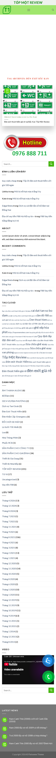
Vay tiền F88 (8, 484)
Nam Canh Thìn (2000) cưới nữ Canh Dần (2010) (28, 720)
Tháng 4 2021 (8, 542)
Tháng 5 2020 (8, 589)
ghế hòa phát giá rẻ (8, 328)
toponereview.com (30, 353)
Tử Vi (4, 474)
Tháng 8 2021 (8, 537)
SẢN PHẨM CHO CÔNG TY (15, 448)
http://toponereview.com (18, 332)
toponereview (18, 353)
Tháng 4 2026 (8, 500)
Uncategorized (9, 479)
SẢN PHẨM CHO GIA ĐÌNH (15, 453)
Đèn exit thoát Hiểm (17, 361)
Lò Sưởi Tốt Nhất (10, 427)
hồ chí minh (45, 332)
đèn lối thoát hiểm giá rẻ (23, 376)
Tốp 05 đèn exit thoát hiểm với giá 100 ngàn (26, 257)
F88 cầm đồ (39, 324)
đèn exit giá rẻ (39, 370)
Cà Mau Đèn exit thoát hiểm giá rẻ (24, 316)
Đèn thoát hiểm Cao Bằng (41, 366)
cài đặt (10, 316)
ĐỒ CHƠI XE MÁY (11, 422)
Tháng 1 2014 (8, 631)
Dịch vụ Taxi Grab (10, 406)
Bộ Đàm (6, 395)
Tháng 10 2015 (9, 626)
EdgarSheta (7, 205)
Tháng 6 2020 (8, 584)
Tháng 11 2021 (9, 526)
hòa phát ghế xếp (35, 332)
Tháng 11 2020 (9, 568)
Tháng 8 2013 (8, 642)
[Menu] (28, 10)
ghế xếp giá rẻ (28, 328)
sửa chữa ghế (20, 344)
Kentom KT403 (21, 336)
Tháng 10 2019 (9, 610)
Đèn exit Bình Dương (34, 358)
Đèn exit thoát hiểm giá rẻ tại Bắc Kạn (20, 117)
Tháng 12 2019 (9, 600)
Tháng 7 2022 (8, 521)
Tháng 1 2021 (8, 558)
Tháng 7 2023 (8, 516)
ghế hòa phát (48, 324)
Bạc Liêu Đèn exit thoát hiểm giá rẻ (14, 311)
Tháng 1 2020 (8, 594)
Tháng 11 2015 (9, 621)
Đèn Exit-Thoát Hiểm (12, 411)
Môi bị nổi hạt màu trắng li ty (27, 191)
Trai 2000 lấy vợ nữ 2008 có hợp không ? (28, 735)
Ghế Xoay (18, 328)
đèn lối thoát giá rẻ (8, 376)
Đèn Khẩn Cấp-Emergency (14, 416)
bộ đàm (28, 311)
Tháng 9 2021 (8, 532)
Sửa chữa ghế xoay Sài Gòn (21, 349)
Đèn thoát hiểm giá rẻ (14, 371)
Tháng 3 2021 (8, 547)
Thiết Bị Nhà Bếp (10, 463)
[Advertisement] (28, 44)
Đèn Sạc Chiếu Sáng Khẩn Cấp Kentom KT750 (17, 366)
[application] (28, 669)
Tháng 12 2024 (9, 505)
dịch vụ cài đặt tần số (25, 324)
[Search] (53, 9)
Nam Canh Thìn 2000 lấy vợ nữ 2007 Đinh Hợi (30, 743)
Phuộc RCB (7, 442)
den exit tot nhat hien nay (20, 320)
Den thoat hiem (38, 319)
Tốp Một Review (14, 357)
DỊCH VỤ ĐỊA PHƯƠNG (14, 401)
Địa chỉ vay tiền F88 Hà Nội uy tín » (18, 216)
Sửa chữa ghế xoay (36, 344)
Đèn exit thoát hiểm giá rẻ (40, 362)
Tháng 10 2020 (9, 573)
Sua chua (19, 340)
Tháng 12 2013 (9, 636)
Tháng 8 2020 (8, 579)
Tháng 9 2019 (8, 615)
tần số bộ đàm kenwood (44, 353)
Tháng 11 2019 (9, 605)
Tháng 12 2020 (9, 563)
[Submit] (51, 164)
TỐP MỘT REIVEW (11, 469)
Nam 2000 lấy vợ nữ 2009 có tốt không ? (28, 727)
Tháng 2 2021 (8, 553)
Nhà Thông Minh (10, 437)
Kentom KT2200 (31, 336)
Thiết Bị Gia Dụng (10, 458)
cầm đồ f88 (42, 315)
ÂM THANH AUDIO (12, 390)
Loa (3, 432)
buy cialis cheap (9, 180)
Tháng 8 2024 (8, 511)
